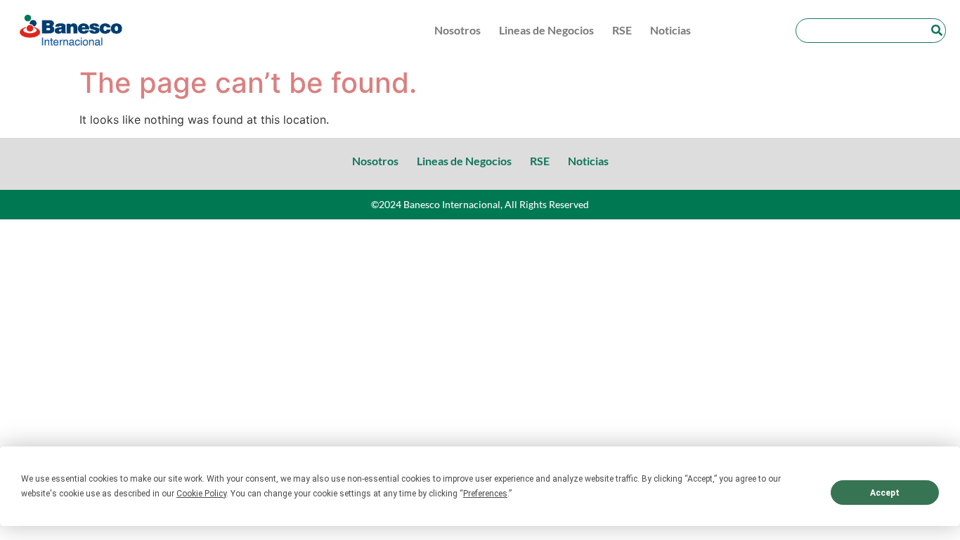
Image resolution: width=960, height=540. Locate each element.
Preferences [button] (485, 494)
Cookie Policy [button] (201, 494)
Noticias (670, 30)
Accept (885, 493)
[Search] (936, 30)
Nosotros (457, 30)
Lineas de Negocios (546, 30)
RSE (622, 30)
